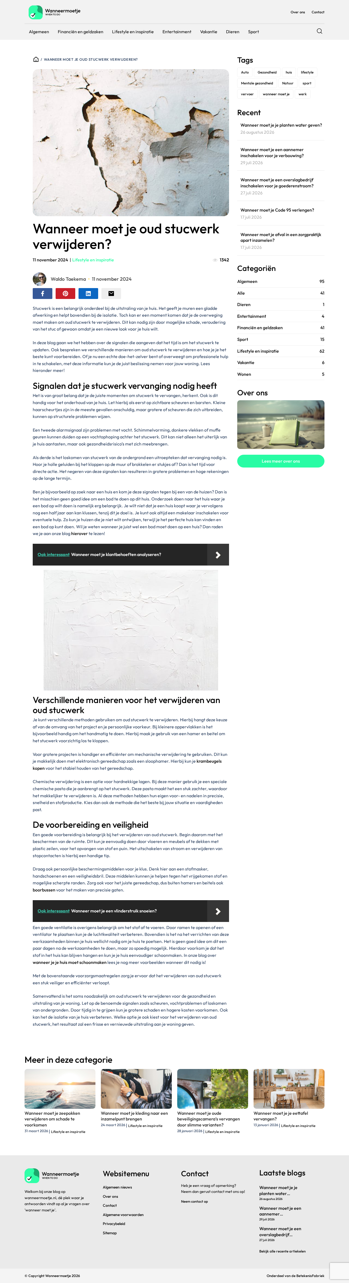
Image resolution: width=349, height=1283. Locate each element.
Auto (245, 72)
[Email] (111, 293)
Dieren (232, 31)
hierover (79, 533)
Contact (318, 12)
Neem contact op (194, 1201)
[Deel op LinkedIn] (88, 293)
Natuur (288, 83)
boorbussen (44, 890)
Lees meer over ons (281, 461)
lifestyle (307, 72)
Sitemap (110, 1232)
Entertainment (177, 31)
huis (289, 72)
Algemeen (39, 31)
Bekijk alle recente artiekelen (282, 1251)
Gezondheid (267, 72)
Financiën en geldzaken (80, 31)
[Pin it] (65, 293)
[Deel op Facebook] (42, 293)
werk (303, 94)
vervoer (247, 94)
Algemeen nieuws (117, 1187)
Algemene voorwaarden (123, 1214)
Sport (253, 31)
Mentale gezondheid (257, 83)
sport (307, 83)
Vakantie (208, 31)
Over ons (298, 12)
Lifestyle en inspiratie (133, 31)
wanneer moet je (276, 94)
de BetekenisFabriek (307, 1275)
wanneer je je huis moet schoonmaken (70, 962)
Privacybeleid (114, 1223)
